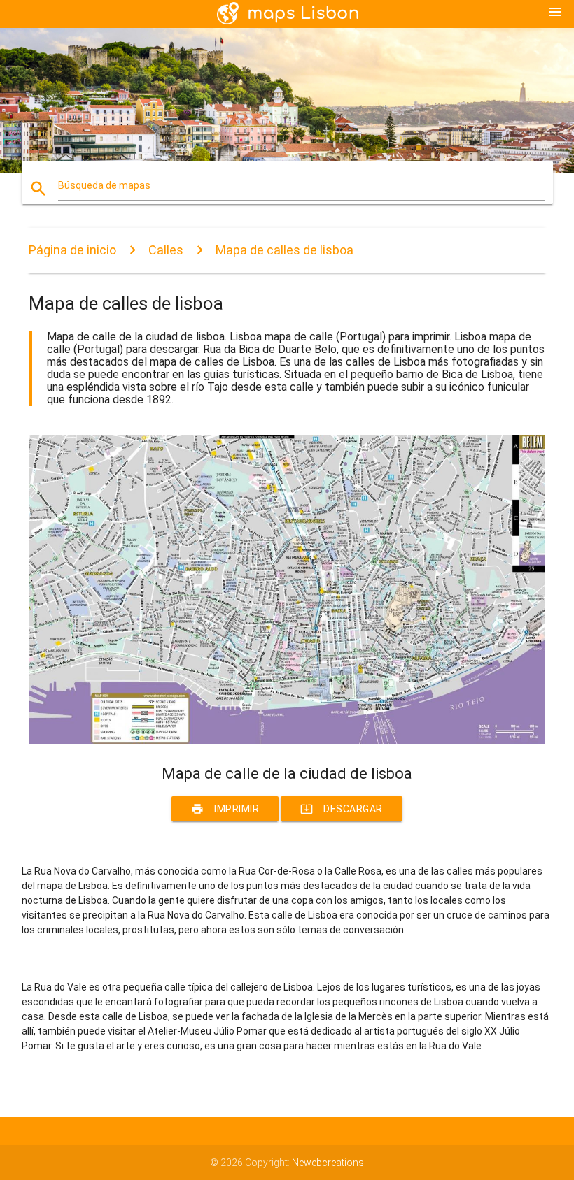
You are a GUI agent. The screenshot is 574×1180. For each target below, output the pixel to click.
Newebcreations (328, 1162)
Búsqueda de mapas (104, 185)
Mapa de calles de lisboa (285, 250)
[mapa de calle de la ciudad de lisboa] (287, 740)
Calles (165, 250)
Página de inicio (72, 250)
